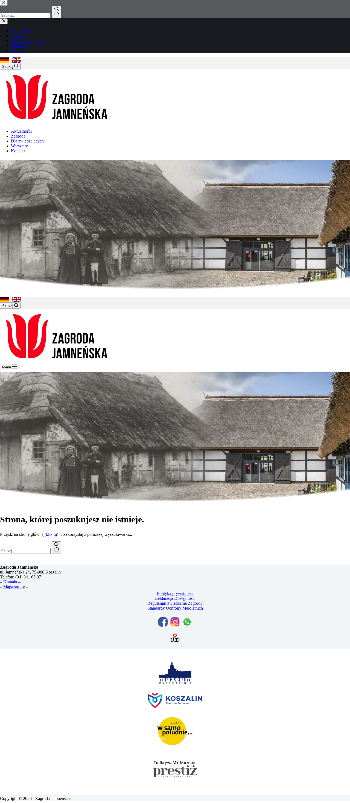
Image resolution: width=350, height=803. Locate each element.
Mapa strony (14, 586)
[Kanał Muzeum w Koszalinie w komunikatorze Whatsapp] (187, 622)
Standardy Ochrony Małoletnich (175, 608)
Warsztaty (19, 146)
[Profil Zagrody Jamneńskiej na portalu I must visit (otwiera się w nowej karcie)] (175, 637)
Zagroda (18, 136)
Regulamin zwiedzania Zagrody (175, 603)
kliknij (51, 534)
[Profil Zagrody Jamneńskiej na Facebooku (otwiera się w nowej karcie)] (163, 622)
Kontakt (18, 151)
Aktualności (21, 131)
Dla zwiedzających (27, 141)
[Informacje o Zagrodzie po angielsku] (16, 60)
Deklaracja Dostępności (175, 598)
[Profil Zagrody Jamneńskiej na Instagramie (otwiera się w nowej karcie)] (175, 622)
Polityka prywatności (175, 593)
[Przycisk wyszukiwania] (56, 547)
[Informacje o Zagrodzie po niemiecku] (4, 60)
